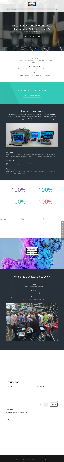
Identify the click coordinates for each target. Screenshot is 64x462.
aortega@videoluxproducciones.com (18, 420)
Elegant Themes (27, 460)
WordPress (45, 460)
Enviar (53, 404)
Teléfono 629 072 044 (32, 36)
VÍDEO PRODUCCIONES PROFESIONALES (32, 25)
